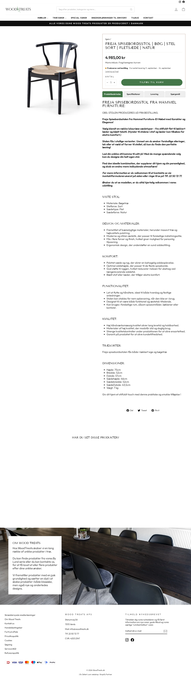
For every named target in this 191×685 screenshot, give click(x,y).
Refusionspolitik (12, 653)
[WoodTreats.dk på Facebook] (132, 640)
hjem (107, 39)
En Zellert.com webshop (89, 674)
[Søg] (131, 9)
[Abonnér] (165, 631)
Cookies (8, 640)
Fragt (121, 62)
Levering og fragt (112, 71)
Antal (110, 77)
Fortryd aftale (11, 632)
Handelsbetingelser (13, 627)
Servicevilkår (10, 648)
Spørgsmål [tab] (175, 94)
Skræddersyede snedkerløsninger (20, 615)
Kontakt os (9, 623)
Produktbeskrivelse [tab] (112, 94)
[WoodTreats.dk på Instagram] (127, 640)
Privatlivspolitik (11, 636)
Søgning (8, 644)
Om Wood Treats (12, 619)
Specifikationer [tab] (133, 94)
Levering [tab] (154, 94)
